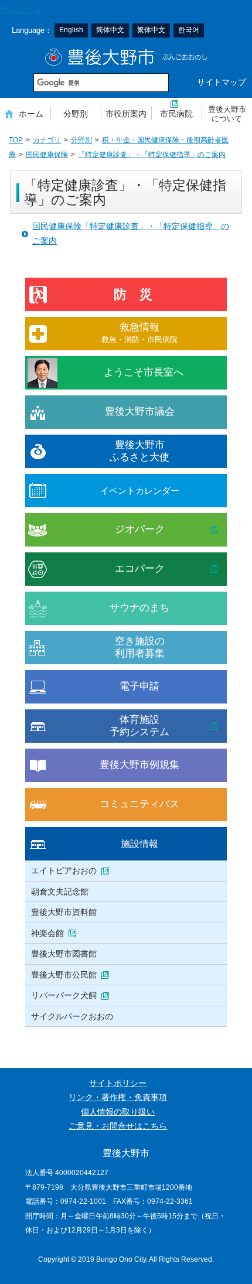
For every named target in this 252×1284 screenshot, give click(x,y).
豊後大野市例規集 (139, 764)
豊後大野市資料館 (64, 912)
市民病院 (176, 113)
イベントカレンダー (139, 491)
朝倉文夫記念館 (59, 891)
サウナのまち (139, 607)
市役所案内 (126, 113)
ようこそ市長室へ (143, 372)
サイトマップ (221, 82)
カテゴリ (47, 140)
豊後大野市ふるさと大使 (139, 450)
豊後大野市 (126, 57)
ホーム (31, 113)
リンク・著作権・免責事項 (118, 1097)
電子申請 (139, 686)
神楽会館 (47, 933)
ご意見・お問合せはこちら (118, 1126)
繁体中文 (151, 29)
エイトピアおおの (64, 870)
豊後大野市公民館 (64, 974)
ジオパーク (140, 529)
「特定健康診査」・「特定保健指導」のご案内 (152, 155)
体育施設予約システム (139, 725)
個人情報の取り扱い (118, 1112)
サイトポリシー (118, 1083)
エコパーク (140, 568)
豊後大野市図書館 (64, 953)
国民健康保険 (47, 155)
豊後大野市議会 (140, 411)
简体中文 (110, 29)
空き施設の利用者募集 (140, 647)
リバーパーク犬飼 (64, 995)
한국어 (188, 29)
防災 (139, 294)
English (71, 29)
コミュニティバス (139, 804)
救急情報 (139, 332)
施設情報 (139, 843)
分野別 (75, 113)
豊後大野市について (227, 114)
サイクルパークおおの (72, 1016)
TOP (16, 140)
